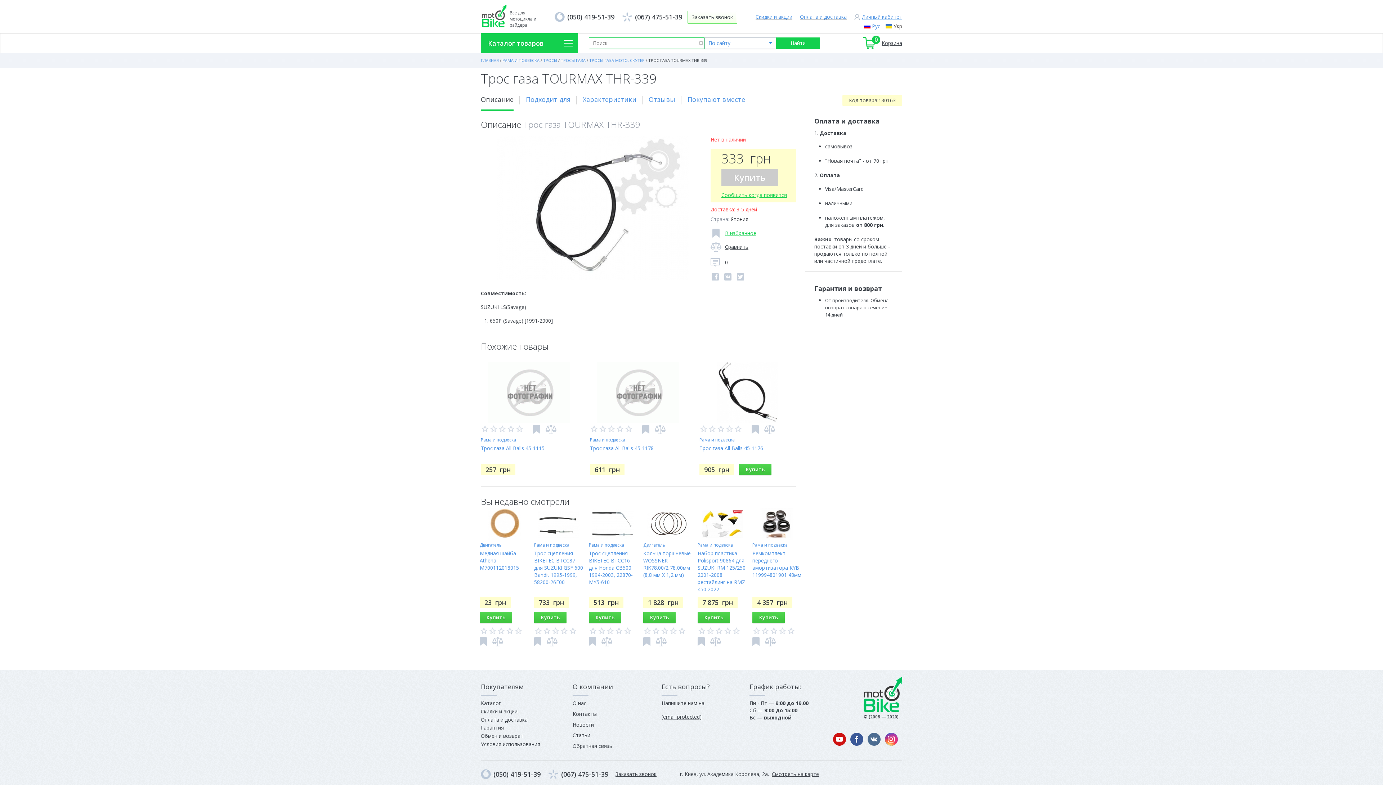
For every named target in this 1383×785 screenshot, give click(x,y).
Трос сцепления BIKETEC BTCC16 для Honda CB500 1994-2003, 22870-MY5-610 (611, 568)
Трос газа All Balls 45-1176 (731, 448)
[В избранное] (536, 429)
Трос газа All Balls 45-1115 (513, 448)
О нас (579, 703)
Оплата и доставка (823, 16)
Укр (898, 26)
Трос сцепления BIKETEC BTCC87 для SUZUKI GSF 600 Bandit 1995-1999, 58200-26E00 (558, 568)
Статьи (581, 735)
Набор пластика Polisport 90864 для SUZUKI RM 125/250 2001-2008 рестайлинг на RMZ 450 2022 (722, 571)
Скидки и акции (774, 16)
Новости (583, 724)
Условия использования (510, 744)
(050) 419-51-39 (590, 17)
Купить (750, 177)
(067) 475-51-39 (658, 17)
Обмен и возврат (502, 735)
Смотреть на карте (795, 774)
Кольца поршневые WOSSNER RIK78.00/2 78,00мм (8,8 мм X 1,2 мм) (667, 564)
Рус (876, 26)
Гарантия (492, 727)
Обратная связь (592, 746)
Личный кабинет (882, 16)
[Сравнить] (551, 429)
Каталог (491, 703)
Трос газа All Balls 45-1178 (622, 448)
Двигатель (491, 545)
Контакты (585, 713)
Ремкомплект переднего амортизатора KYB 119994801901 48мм (776, 564)
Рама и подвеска (498, 440)
